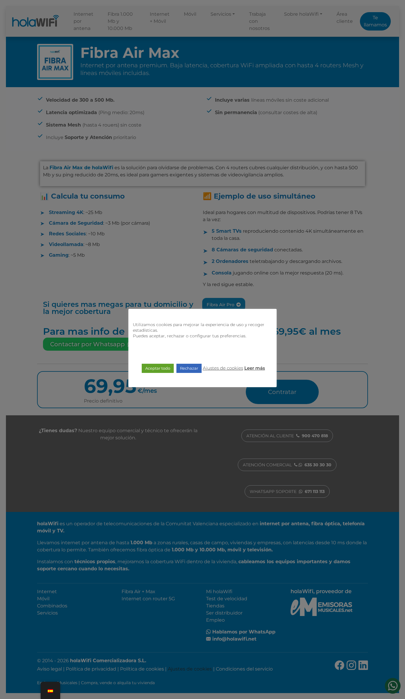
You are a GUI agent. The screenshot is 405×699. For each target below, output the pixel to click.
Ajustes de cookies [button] (223, 368)
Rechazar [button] (189, 368)
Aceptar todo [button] (157, 368)
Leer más (254, 368)
